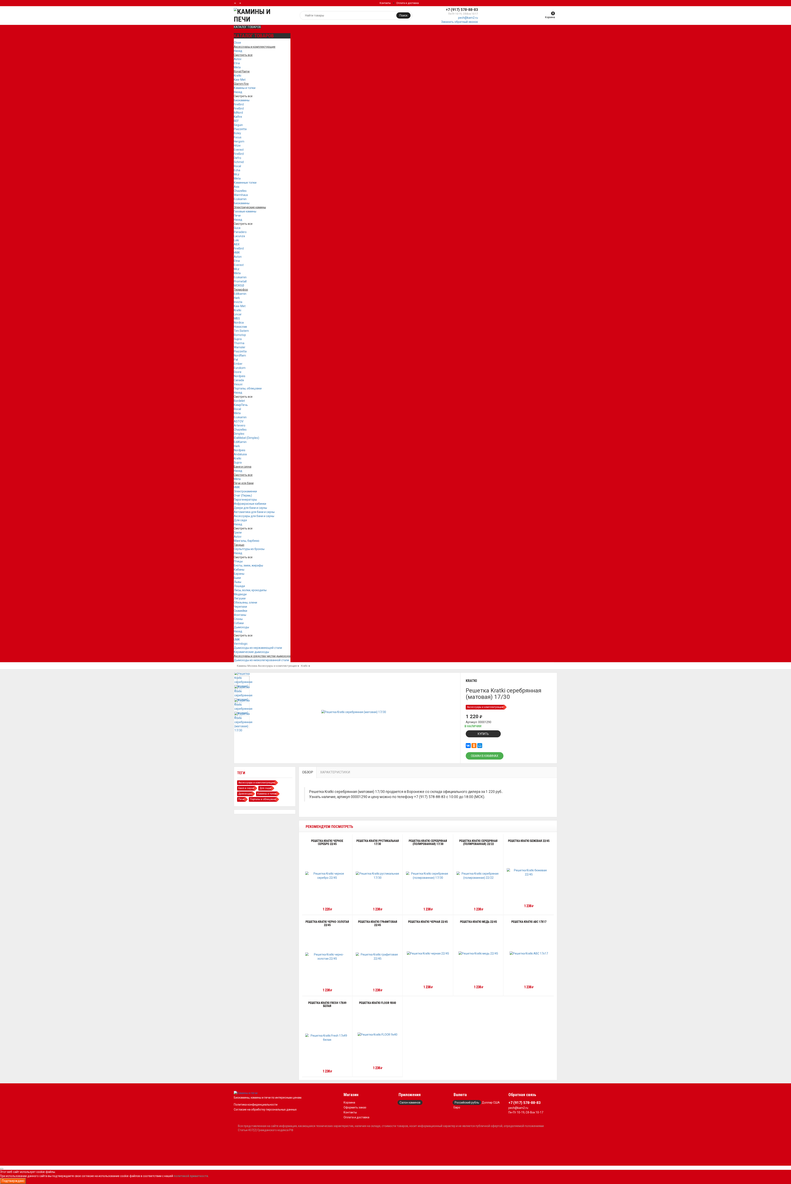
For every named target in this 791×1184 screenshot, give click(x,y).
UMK (237, 639)
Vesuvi (238, 384)
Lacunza (239, 236)
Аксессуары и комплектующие (277, 665)
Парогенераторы (245, 499)
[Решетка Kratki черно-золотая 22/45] (327, 956)
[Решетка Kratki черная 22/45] (428, 953)
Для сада (240, 520)
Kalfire (238, 116)
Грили (238, 532)
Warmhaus (241, 195)
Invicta (238, 302)
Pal (236, 359)
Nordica (239, 322)
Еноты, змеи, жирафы (248, 565)
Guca (237, 228)
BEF (236, 120)
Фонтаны (240, 614)
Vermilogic (241, 643)
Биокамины (241, 100)
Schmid (239, 162)
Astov (237, 59)
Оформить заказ (355, 1107)
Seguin (238, 125)
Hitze (237, 145)
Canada (239, 380)
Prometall (240, 281)
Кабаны (239, 569)
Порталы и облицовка (263, 799)
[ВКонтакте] (468, 745)
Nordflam (240, 355)
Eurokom (240, 367)
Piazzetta (240, 129)
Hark (237, 297)
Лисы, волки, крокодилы (250, 590)
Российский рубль (467, 1102)
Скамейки (240, 610)
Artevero (239, 425)
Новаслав (240, 326)
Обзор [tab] (307, 772)
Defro (237, 158)
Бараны (239, 573)
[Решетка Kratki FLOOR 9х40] (377, 1034)
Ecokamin (240, 199)
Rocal (237, 166)
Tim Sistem (241, 330)
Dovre (237, 372)
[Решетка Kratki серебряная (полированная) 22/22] (478, 876)
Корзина (349, 1102)
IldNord (238, 112)
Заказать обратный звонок (459, 21)
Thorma (239, 343)
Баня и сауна (246, 788)
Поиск (403, 15)
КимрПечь (241, 405)
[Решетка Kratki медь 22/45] (478, 953)
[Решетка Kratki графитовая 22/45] (378, 956)
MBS (237, 318)
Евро (457, 1107)
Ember (238, 363)
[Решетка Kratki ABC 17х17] (529, 953)
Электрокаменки (245, 491)
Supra (238, 339)
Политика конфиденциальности (255, 1104)
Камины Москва (247, 665)
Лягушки (240, 598)
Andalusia (240, 454)
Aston (238, 256)
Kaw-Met (240, 79)
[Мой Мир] (479, 745)
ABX (237, 244)
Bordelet (239, 400)
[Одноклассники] (474, 745)
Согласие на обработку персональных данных (265, 1109)
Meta (237, 67)
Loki (236, 240)
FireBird (239, 104)
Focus (237, 137)
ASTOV (238, 421)
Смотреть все (243, 96)
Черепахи (240, 606)
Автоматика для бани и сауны (254, 512)
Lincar (238, 314)
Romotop (240, 335)
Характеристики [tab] (335, 772)
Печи (237, 215)
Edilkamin (240, 293)
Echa (237, 170)
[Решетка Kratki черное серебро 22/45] (327, 876)
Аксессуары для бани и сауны (254, 516)
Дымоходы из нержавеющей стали (258, 647)
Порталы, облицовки (248, 388)
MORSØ (239, 285)
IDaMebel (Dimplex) (246, 437)
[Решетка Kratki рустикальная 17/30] (378, 876)
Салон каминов (410, 1102)
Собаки (239, 623)
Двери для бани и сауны (250, 507)
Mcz (236, 174)
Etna (237, 63)
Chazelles (240, 190)
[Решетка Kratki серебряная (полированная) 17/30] (428, 876)
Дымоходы (241, 627)
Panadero (240, 232)
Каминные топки (245, 182)
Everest (239, 149)
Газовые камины (245, 211)
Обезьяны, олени (245, 602)
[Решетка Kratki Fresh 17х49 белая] (327, 1038)
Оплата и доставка (407, 3)
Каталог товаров (247, 27)
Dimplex (239, 433)
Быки (237, 577)
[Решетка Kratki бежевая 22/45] (529, 872)
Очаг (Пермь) (243, 495)
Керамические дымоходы (251, 652)
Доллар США (491, 1102)
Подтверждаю (13, 1181)
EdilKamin (240, 442)
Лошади (239, 586)
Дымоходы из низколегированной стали (261, 660)
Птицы (238, 561)
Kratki (237, 75)
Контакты (385, 3)
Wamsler (239, 347)
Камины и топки (244, 88)
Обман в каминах (484, 755)
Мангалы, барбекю (246, 540)
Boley (237, 133)
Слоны (238, 619)
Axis (236, 186)
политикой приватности (191, 1176)
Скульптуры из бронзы (249, 549)
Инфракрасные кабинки (250, 503)
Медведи (240, 594)
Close (237, 42)
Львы (237, 582)
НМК (237, 252)
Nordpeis (239, 376)
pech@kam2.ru (468, 17)
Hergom (239, 141)
